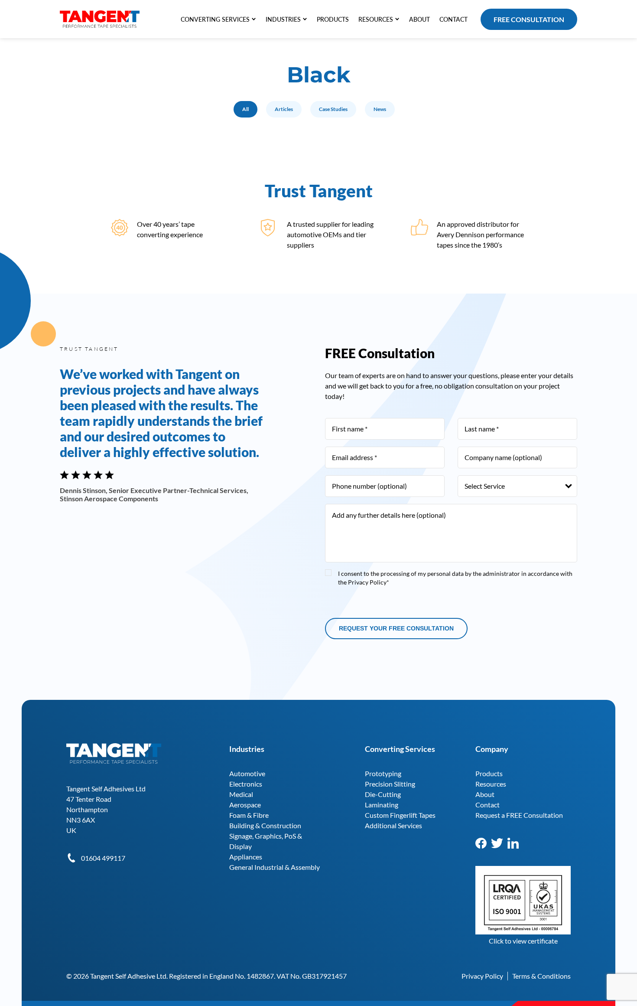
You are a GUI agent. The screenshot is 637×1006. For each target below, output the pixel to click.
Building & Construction (265, 825)
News (380, 109)
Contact (487, 804)
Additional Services (393, 825)
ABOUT (419, 19)
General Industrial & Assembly (274, 867)
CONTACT (453, 19)
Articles (284, 109)
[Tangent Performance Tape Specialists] (100, 14)
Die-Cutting (383, 794)
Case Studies (333, 109)
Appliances (245, 856)
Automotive (247, 773)
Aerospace (245, 804)
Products (489, 773)
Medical (241, 794)
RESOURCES (375, 19)
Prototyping (383, 773)
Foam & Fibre (249, 815)
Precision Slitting (390, 784)
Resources (490, 784)
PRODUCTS (333, 19)
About (484, 794)
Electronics (245, 784)
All (245, 109)
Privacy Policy (482, 976)
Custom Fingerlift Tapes (400, 815)
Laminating (381, 804)
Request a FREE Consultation (519, 815)
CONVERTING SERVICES (215, 19)
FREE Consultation (529, 19)
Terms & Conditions (541, 976)
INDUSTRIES (283, 19)
